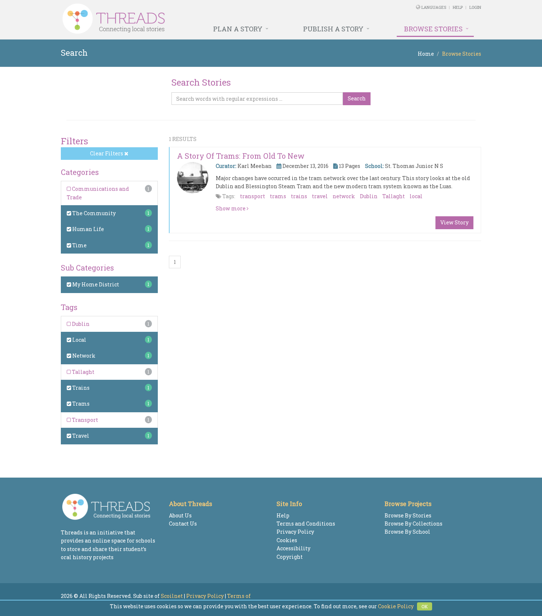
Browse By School (407, 531)
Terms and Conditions (306, 523)
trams (278, 196)
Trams (80, 403)
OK (424, 606)
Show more (231, 208)
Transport (84, 419)
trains (299, 196)
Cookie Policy (396, 606)
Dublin (80, 323)
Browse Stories (433, 28)
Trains (80, 387)
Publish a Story (333, 28)
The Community (93, 213)
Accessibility (293, 548)
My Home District (95, 284)
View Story (454, 222)
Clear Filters (107, 153)
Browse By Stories (408, 515)
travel (320, 196)
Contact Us (183, 523)
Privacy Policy (295, 531)
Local (78, 339)
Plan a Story (238, 28)
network (344, 196)
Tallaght (82, 371)
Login (475, 7)
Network (83, 355)
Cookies (287, 540)
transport (252, 196)
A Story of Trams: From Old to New (241, 156)
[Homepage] (191, 19)
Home (426, 53)
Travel (80, 435)
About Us (180, 515)
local (416, 196)
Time (79, 245)
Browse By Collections (413, 523)
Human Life (87, 229)
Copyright (290, 556)
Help (458, 7)
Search (357, 98)
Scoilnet (172, 595)
